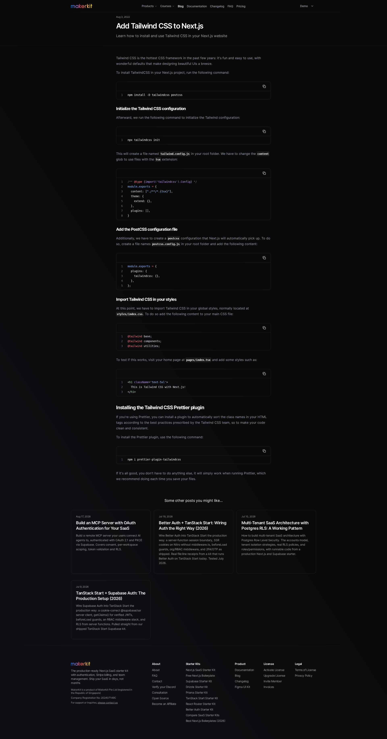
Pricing (241, 6)
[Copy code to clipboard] (264, 86)
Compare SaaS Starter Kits (202, 715)
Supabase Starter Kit (199, 681)
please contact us (108, 702)
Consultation (159, 692)
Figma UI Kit (242, 687)
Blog (181, 6)
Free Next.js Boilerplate (200, 675)
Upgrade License (274, 675)
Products (148, 6)
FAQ (230, 6)
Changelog (217, 6)
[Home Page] (112, 6)
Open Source (160, 698)
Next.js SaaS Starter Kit (200, 670)
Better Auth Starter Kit (199, 709)
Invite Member (273, 681)
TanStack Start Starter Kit (202, 698)
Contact (157, 681)
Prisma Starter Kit (197, 692)
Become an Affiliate (164, 703)
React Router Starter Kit (200, 703)
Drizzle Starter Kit (197, 687)
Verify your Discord (164, 687)
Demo (304, 6)
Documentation (197, 6)
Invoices (269, 687)
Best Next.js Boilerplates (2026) (205, 720)
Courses (165, 6)
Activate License (274, 670)
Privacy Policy (303, 675)
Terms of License (305, 670)
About (155, 670)
